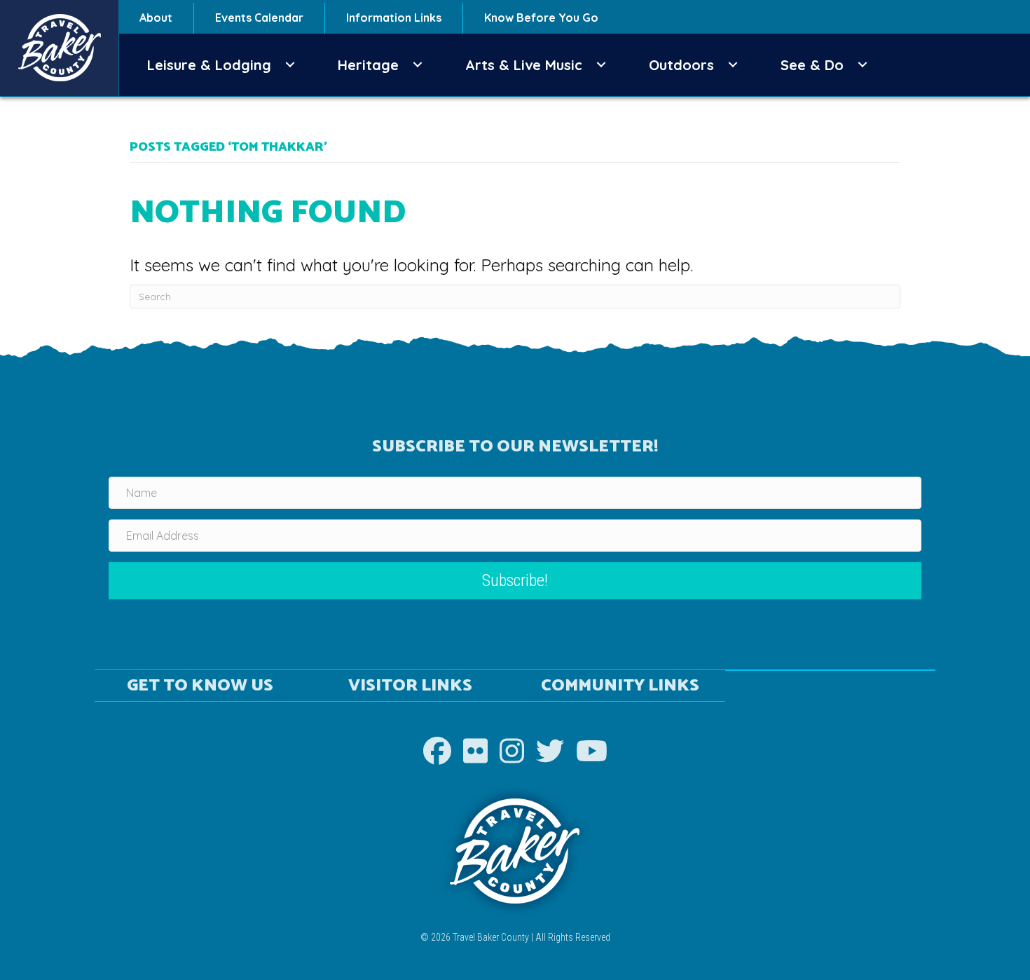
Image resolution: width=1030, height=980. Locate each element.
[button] (290, 65)
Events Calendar (259, 18)
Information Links (393, 18)
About (155, 18)
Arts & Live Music (523, 65)
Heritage (368, 65)
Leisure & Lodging (209, 65)
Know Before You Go (541, 18)
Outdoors (681, 65)
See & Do (812, 65)
